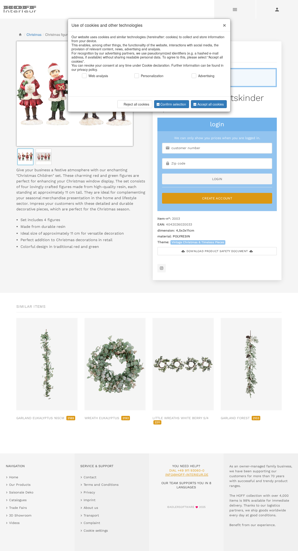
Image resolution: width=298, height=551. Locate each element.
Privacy (89, 492)
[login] (277, 9)
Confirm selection (173, 104)
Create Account (217, 198)
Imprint (89, 500)
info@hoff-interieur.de (186, 474)
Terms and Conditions (101, 484)
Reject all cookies (136, 104)
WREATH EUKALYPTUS (107, 418)
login (217, 179)
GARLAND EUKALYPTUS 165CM (45, 418)
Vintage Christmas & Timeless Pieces (198, 242)
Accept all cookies (210, 104)
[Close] (223, 23)
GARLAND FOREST (240, 418)
